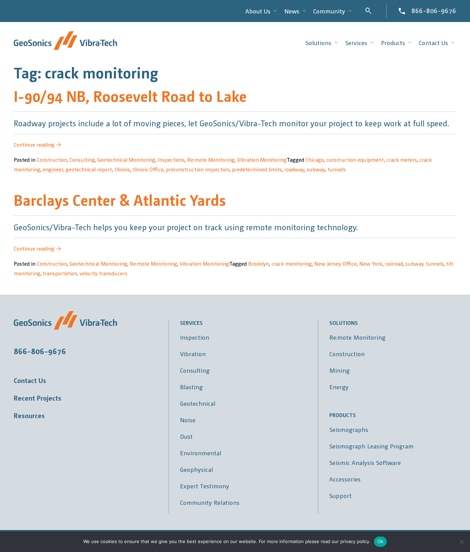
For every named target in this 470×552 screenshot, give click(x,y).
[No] (461, 541)
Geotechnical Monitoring (126, 159)
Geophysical (196, 469)
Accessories (345, 479)
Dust (186, 436)
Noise (187, 420)
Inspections (171, 159)
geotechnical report (89, 169)
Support (340, 495)
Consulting (82, 159)
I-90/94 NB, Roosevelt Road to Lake (130, 95)
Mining (339, 370)
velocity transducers (103, 273)
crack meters (401, 159)
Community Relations (209, 502)
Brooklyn (258, 263)
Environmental (200, 453)
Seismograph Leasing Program (371, 446)
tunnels (337, 169)
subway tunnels (424, 263)
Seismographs (348, 429)
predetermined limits (257, 169)
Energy (339, 387)
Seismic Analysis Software (365, 462)
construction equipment (355, 159)
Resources (29, 415)
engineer (53, 169)
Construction (52, 159)
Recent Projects (37, 397)
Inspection (194, 337)
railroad (394, 263)
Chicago (315, 159)
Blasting (191, 387)
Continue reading (37, 144)
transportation (60, 273)
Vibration (193, 354)
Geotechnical (197, 403)
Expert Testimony (204, 486)
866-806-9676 (434, 10)
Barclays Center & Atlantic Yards (120, 199)
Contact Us (30, 380)
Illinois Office (147, 169)
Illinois (122, 169)
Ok (380, 541)
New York (371, 263)
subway (316, 169)
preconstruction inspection (197, 169)
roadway (294, 169)
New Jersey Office (335, 263)
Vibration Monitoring (262, 159)
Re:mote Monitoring (211, 159)
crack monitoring (291, 263)
